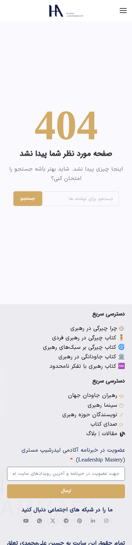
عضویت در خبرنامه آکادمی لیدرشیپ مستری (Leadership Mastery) (73, 455)
